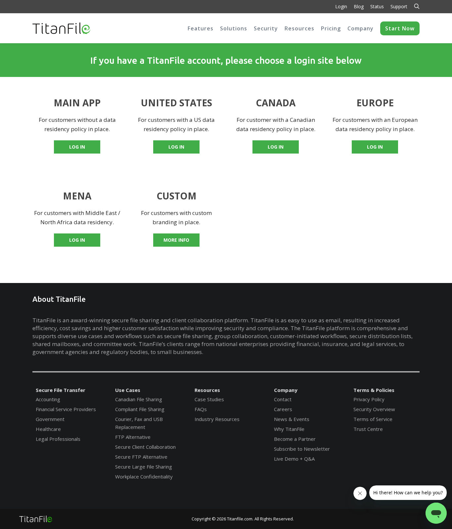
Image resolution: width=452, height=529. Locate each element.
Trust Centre (368, 429)
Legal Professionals (58, 439)
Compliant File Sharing (139, 409)
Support (398, 6)
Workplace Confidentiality (144, 476)
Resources (207, 390)
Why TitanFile (289, 429)
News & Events (291, 419)
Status (377, 6)
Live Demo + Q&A (294, 458)
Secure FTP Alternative (141, 456)
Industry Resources (217, 419)
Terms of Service (372, 419)
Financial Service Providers (66, 409)
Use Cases (127, 390)
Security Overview (374, 409)
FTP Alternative (133, 437)
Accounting (48, 399)
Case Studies (209, 399)
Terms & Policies (373, 390)
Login (341, 6)
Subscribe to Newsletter (302, 448)
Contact (283, 399)
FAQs (201, 409)
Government (50, 419)
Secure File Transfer (60, 390)
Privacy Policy (368, 399)
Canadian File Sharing (138, 399)
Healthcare (48, 429)
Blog (359, 6)
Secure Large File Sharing (143, 466)
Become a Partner (295, 439)
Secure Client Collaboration (145, 446)
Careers (283, 409)
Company (285, 390)
